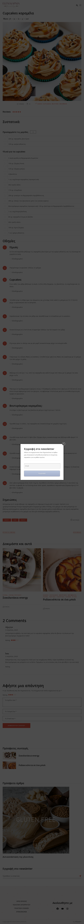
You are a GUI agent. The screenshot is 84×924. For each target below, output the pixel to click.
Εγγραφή (42, 473)
